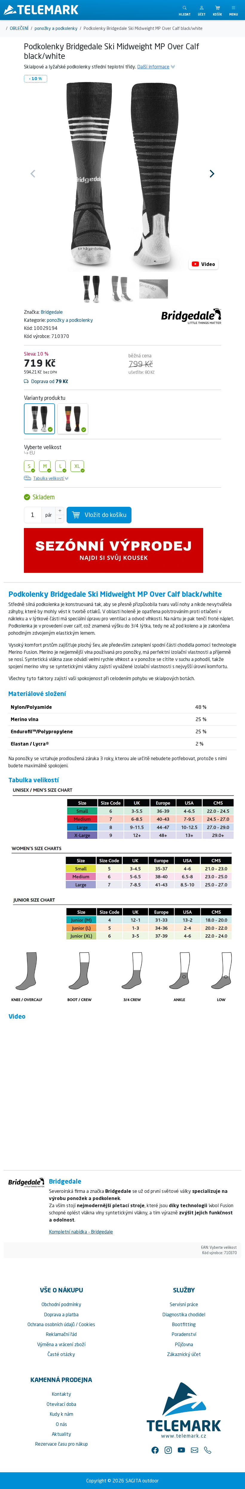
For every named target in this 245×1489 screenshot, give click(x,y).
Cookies (87, 1324)
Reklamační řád (61, 1334)
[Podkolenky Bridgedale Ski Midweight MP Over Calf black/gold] (73, 419)
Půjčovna (184, 1344)
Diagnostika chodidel (183, 1314)
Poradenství (184, 1334)
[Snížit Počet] (59, 519)
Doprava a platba (61, 1314)
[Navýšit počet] (59, 511)
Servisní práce (184, 1304)
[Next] (211, 173)
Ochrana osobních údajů (51, 1324)
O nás (61, 1424)
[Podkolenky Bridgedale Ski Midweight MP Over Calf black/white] (39, 419)
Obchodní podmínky (61, 1304)
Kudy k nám (61, 1414)
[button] (201, 10)
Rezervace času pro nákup (61, 1444)
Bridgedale (52, 312)
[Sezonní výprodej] (122, 550)
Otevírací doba (61, 1404)
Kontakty (61, 1394)
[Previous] (33, 173)
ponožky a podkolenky (70, 320)
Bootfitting (184, 1324)
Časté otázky (61, 1354)
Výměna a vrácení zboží (61, 1344)
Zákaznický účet (184, 1354)
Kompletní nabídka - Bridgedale (81, 1232)
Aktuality (61, 1434)
